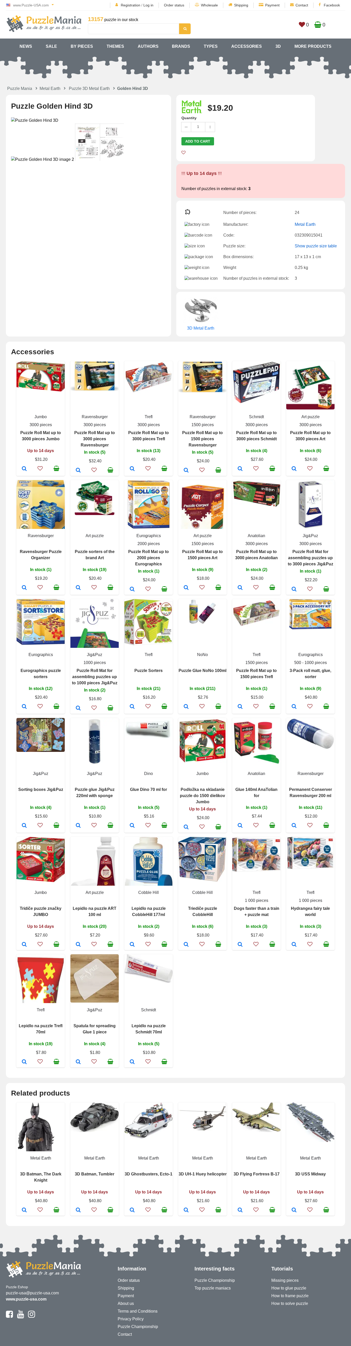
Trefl (149, 417)
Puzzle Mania (19, 88)
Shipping (241, 5)
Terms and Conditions (138, 1311)
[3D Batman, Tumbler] (78, 1210)
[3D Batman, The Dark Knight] (24, 1210)
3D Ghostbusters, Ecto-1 (148, 1174)
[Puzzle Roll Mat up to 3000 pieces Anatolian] (240, 588)
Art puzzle (310, 417)
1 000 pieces (256, 900)
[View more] (40, 390)
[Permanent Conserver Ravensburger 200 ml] (294, 825)
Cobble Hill (148, 892)
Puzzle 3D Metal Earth (89, 88)
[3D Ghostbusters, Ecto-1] (132, 1210)
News (26, 46)
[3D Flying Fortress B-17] (240, 1210)
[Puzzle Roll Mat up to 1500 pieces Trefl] (240, 707)
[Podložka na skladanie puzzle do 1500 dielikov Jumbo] (186, 827)
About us (126, 1303)
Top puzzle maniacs (213, 1288)
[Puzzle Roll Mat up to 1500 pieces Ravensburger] (186, 470)
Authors (148, 46)
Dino (148, 773)
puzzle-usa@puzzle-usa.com (32, 1293)
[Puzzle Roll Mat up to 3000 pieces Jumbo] (24, 469)
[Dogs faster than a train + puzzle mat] (240, 944)
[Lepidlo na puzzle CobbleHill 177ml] (132, 944)
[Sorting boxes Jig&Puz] (24, 825)
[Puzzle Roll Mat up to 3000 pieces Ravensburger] (78, 470)
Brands (181, 46)
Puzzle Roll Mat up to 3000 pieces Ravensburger (94, 439)
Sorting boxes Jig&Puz (40, 789)
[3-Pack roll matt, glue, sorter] (294, 707)
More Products (312, 46)
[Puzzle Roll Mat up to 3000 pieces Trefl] (132, 469)
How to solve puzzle (289, 1303)
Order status (174, 5)
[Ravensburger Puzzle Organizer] (24, 588)
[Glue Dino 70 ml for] (132, 825)
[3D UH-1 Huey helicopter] (186, 1210)
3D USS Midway (310, 1174)
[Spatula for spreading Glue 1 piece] (78, 1062)
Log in (148, 5)
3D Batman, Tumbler (94, 1174)
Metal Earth (50, 88)
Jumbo (40, 417)
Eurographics (148, 536)
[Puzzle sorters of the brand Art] (78, 588)
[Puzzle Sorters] (132, 707)
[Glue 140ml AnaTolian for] (240, 825)
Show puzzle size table (316, 246)
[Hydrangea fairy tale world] (294, 944)
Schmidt (256, 417)
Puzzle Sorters (148, 670)
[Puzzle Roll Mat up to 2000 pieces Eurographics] (132, 589)
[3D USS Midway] (294, 1210)
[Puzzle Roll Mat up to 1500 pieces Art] (186, 588)
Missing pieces (285, 1280)
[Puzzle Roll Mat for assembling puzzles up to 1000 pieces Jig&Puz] (78, 708)
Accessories (246, 46)
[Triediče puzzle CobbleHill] (186, 944)
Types (211, 46)
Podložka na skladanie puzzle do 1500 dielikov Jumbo (202, 795)
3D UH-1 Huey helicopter (203, 1174)
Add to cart (197, 141)
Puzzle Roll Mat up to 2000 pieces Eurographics (148, 557)
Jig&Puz (310, 536)
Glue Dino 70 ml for (148, 789)
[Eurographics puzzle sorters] (24, 707)
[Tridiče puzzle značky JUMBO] (24, 944)
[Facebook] (9, 1316)
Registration (130, 5)
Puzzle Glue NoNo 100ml (202, 670)
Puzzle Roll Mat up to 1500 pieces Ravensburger (202, 439)
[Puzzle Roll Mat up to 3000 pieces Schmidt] (240, 469)
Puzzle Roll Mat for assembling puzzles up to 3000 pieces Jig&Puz (310, 557)
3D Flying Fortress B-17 (257, 1174)
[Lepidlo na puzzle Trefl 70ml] (24, 1062)
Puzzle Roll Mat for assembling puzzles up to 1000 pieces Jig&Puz (94, 676)
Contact (301, 5)
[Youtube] (20, 1316)
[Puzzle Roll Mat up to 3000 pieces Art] (294, 469)
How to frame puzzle (290, 1296)
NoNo (202, 654)
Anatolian (256, 536)
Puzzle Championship (138, 1326)
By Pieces (82, 46)
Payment (272, 5)
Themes (115, 46)
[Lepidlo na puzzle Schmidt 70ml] (132, 1062)
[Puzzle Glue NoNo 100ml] (186, 707)
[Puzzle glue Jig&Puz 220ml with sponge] (78, 825)
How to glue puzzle (288, 1288)
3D (278, 46)
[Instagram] (31, 1316)
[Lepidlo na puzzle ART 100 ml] (78, 944)
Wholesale (209, 5)
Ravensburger (95, 417)
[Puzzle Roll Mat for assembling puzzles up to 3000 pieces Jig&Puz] (294, 589)
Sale (51, 46)
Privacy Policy (131, 1319)
